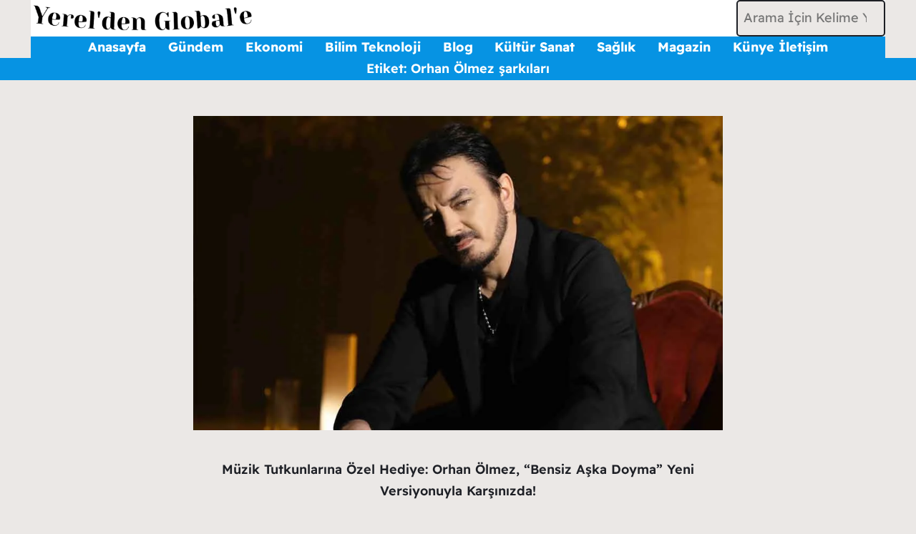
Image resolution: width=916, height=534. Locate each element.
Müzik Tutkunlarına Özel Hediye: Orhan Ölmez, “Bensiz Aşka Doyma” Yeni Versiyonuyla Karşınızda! (458, 480)
